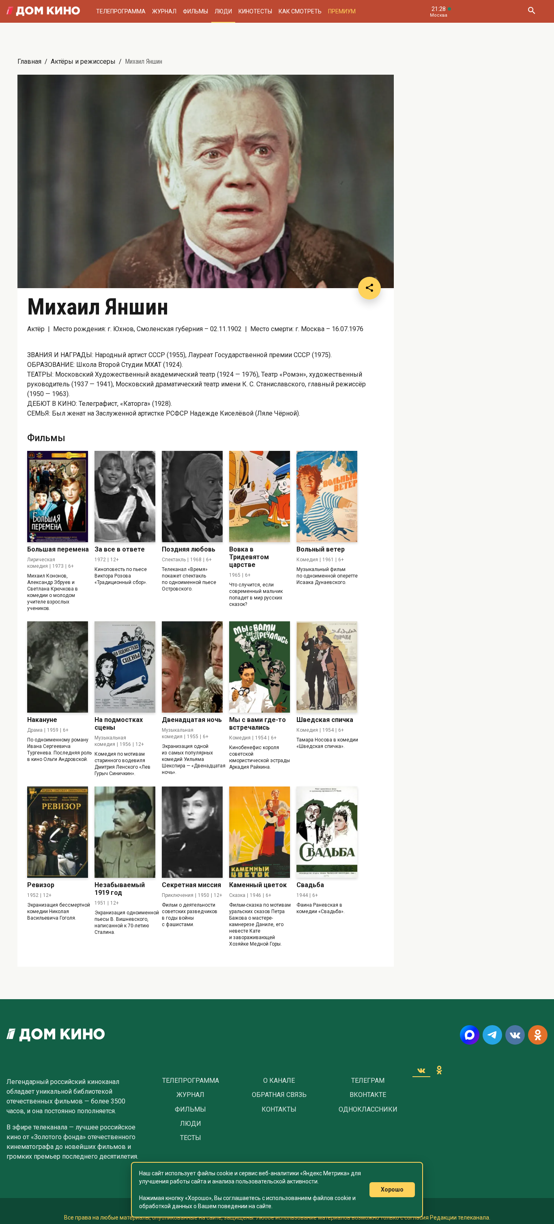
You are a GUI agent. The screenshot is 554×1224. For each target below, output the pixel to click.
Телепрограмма (121, 11)
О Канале (279, 1080)
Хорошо (392, 1189)
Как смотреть (300, 11)
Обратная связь (279, 1095)
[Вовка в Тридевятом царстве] (259, 496)
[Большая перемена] (57, 496)
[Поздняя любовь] (192, 496)
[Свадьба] (326, 832)
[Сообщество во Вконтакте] (515, 1035)
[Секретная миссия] (192, 832)
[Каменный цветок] (259, 832)
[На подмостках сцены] (124, 667)
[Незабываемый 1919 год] (124, 832)
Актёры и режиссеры (83, 61)
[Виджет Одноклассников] (439, 1070)
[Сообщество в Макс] (469, 1035)
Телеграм (367, 1080)
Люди (223, 11)
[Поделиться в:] (369, 288)
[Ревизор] (57, 832)
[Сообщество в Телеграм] (492, 1035)
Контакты (279, 1109)
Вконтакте (368, 1095)
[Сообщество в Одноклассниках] (538, 1035)
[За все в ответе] (124, 496)
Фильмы (195, 11)
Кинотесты (255, 11)
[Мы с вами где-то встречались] (259, 667)
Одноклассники (368, 1109)
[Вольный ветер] (326, 496)
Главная (29, 61)
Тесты (190, 1138)
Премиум (342, 11)
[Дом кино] (43, 11)
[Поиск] (531, 11)
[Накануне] (57, 667)
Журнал (164, 11)
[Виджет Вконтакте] (421, 1070)
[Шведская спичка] (326, 667)
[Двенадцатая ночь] (192, 667)
